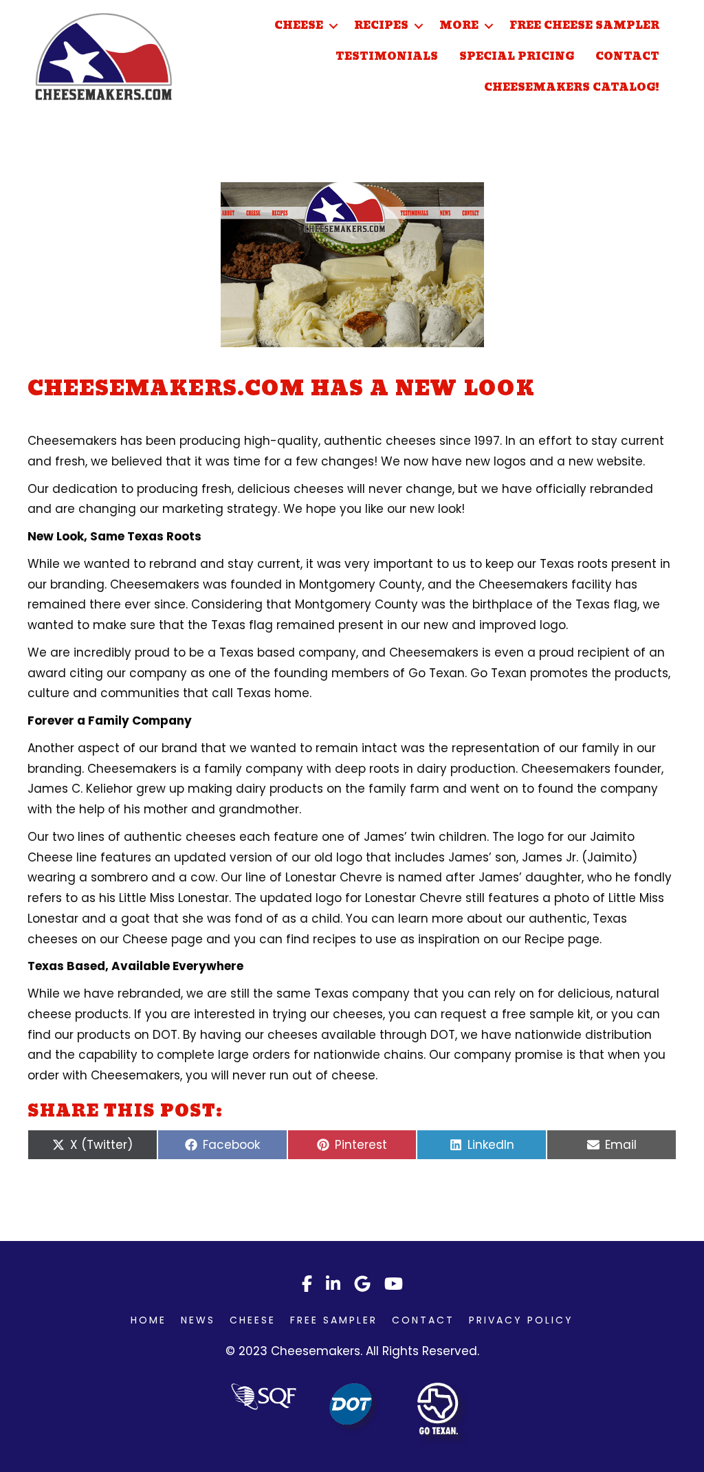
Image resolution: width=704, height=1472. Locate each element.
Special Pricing (516, 56)
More (458, 26)
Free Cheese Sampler (584, 26)
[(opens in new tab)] (355, 1407)
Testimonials (387, 56)
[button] (333, 25)
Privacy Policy (521, 1320)
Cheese (298, 26)
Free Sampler (333, 1320)
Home (148, 1320)
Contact (627, 56)
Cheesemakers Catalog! (571, 87)
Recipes (381, 26)
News (198, 1320)
